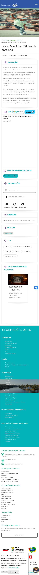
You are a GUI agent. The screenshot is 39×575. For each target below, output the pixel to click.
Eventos (4, 40)
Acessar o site (14, 190)
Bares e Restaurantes (7, 492)
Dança (19, 40)
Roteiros (3, 508)
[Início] (9, 3)
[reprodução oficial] (19, 22)
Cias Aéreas (8, 404)
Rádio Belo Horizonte (16, 464)
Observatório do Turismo (12, 437)
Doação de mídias (10, 431)
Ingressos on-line (10, 256)
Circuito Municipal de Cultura (9, 481)
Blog (2, 521)
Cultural (17, 251)
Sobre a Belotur (5, 515)
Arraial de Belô (5, 471)
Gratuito (27, 251)
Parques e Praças (6, 498)
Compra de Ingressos (16, 197)
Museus (3, 494)
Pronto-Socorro (9, 362)
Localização (23, 55)
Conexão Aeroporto (11, 343)
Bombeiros (8, 380)
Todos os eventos (6, 488)
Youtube (7, 207)
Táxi (6, 351)
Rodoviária (8, 345)
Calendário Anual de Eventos (13, 429)
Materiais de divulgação (12, 435)
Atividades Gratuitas (7, 490)
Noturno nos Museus (7, 477)
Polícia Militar (9, 376)
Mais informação (13, 568)
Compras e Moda (6, 502)
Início (4, 55)
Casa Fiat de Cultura (10, 176)
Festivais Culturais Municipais (9, 473)
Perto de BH (4, 506)
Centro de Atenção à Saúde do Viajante (16, 364)
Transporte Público (10, 353)
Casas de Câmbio (10, 396)
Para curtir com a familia (8, 504)
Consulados (8, 413)
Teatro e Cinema (6, 496)
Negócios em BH (6, 519)
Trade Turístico (9, 427)
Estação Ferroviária (10, 347)
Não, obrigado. (14, 572)
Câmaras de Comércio (11, 415)
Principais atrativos (10, 439)
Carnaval (3, 475)
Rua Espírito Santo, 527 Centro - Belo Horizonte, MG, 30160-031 (18, 455)
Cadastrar (19, 535)
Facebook (22, 207)
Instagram (14, 207)
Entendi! (4, 572)
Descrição (12, 55)
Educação (8, 251)
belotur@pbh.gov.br (10, 459)
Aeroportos (8, 341)
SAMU (7, 367)
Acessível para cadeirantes (21, 246)
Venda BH (8, 441)
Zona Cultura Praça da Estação (10, 479)
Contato (3, 517)
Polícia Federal (9, 417)
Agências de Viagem (11, 398)
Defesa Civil (8, 382)
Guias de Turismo (10, 400)
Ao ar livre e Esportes (7, 500)
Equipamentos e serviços (12, 433)
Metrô (7, 349)
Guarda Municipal (10, 384)
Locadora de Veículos (11, 393)
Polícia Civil (8, 378)
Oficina (12, 40)
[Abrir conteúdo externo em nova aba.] (18, 112)
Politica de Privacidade (33, 563)
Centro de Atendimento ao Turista (15, 402)
